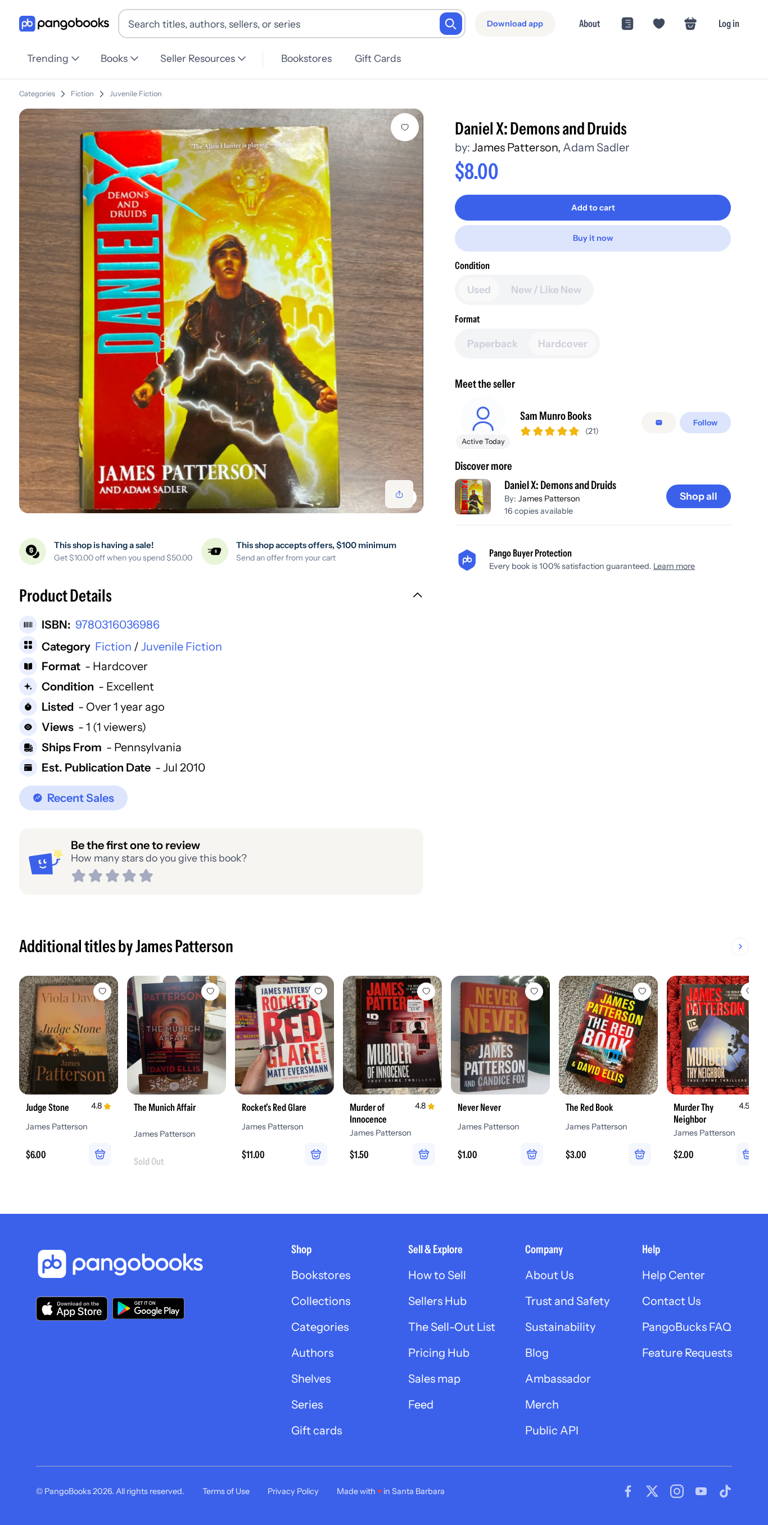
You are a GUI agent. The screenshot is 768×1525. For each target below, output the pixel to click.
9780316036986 (117, 624)
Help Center (673, 1275)
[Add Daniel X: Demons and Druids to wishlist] (405, 127)
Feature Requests (687, 1353)
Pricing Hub (438, 1353)
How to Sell (437, 1275)
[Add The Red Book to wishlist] (642, 992)
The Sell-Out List (451, 1327)
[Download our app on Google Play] (148, 1308)
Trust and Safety (567, 1301)
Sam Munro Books (555, 416)
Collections (320, 1301)
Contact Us (671, 1301)
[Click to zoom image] (221, 311)
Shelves (311, 1378)
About (589, 23)
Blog (537, 1353)
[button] (221, 597)
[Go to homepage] (64, 24)
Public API (552, 1430)
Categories (37, 93)
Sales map (434, 1378)
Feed (420, 1404)
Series (307, 1404)
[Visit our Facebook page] (628, 1491)
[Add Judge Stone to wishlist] (102, 992)
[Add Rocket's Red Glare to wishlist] (318, 992)
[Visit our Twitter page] (652, 1491)
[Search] (451, 23)
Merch (542, 1404)
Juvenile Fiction (136, 93)
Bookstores (306, 58)
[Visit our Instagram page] (677, 1491)
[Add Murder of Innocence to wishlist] (426, 992)
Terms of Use (226, 1491)
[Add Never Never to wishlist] (534, 992)
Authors (312, 1353)
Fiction (82, 93)
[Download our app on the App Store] (72, 1309)
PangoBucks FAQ (686, 1327)
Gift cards (316, 1430)
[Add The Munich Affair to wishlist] (210, 992)
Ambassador (558, 1378)
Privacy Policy (293, 1491)
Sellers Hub (437, 1301)
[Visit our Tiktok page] (725, 1491)
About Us (549, 1275)
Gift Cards (378, 58)
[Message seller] (658, 422)
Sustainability (560, 1327)
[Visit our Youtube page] (701, 1491)
